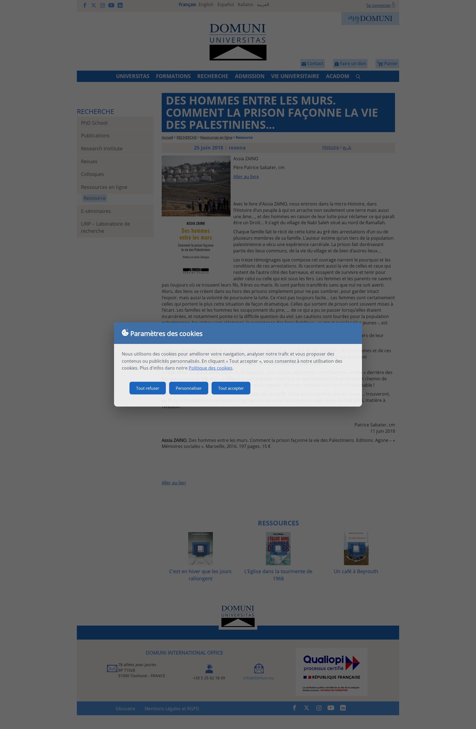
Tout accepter (231, 388)
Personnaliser (189, 388)
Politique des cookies (210, 368)
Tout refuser (147, 388)
